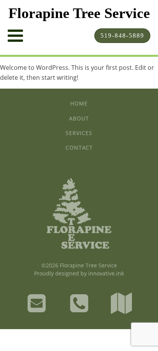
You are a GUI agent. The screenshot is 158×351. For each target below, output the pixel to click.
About (79, 118)
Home (79, 103)
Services (79, 133)
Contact (79, 147)
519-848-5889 (122, 35)
